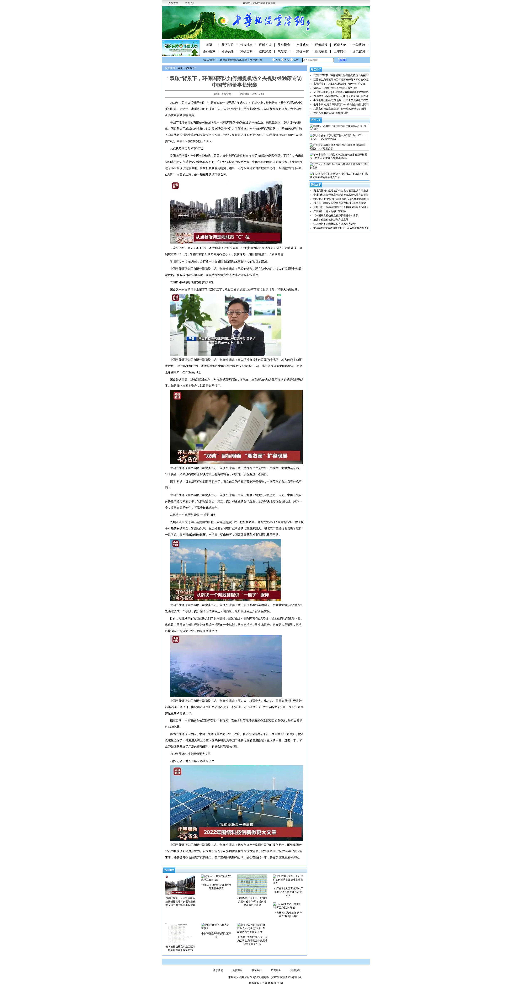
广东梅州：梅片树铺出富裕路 (329, 211)
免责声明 (237, 970)
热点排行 (316, 69)
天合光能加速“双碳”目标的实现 (330, 112)
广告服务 (276, 970)
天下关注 (228, 45)
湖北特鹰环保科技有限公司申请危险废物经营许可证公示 (344, 96)
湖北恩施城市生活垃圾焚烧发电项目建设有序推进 (340, 190)
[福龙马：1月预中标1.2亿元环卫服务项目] (216, 877)
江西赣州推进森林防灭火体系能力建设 (334, 223)
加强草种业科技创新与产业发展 (330, 219)
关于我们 (218, 970)
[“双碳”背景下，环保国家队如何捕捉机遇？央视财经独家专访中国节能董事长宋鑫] (180, 884)
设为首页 (173, 3)
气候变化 (284, 51)
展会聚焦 (284, 45)
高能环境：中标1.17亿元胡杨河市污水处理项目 (339, 83)
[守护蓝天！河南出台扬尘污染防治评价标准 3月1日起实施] (339, 166)
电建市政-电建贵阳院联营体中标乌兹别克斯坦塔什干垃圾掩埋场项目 (351, 104)
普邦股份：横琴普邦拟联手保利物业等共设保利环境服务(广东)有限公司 (352, 207)
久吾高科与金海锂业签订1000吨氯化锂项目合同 (339, 108)
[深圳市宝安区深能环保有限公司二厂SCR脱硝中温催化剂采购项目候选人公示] (339, 175)
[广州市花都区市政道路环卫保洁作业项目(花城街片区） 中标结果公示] (339, 147)
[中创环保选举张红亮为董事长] (216, 926)
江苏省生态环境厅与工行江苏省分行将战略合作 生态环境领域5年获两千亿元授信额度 (360, 79)
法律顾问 (295, 970)
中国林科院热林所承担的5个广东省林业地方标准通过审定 (345, 228)
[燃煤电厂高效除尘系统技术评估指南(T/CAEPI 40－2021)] (339, 128)
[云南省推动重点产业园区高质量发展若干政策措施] (180, 932)
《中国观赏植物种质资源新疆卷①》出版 (335, 215)
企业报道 (209, 51)
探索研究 (321, 51)
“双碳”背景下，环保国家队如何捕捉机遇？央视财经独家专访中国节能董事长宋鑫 (233, 60)
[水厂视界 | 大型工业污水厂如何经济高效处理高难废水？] (288, 879)
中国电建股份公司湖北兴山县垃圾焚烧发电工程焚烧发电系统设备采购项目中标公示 (359, 100)
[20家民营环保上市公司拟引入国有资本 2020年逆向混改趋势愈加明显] (252, 884)
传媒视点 (246, 45)
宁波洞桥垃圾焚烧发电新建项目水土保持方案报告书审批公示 (347, 194)
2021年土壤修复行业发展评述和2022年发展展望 (339, 203)
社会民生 (228, 51)
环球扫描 (265, 45)
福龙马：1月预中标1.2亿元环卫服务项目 (335, 87)
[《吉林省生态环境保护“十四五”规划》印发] (288, 905)
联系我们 (257, 970)
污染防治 (358, 45)
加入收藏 (190, 3)
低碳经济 (265, 51)
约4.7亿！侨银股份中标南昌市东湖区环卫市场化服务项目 (344, 198)
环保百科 (246, 51)
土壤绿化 (340, 51)
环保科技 (321, 45)
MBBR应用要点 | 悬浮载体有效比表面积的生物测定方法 (344, 92)
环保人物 (340, 45)
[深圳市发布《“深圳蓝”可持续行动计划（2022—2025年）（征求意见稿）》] (339, 137)
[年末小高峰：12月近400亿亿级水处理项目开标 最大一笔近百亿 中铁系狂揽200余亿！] (339, 156)
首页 (209, 45)
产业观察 (302, 45)
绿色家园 (358, 51)
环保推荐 (302, 51)
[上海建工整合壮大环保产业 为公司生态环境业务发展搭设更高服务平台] (252, 928)
